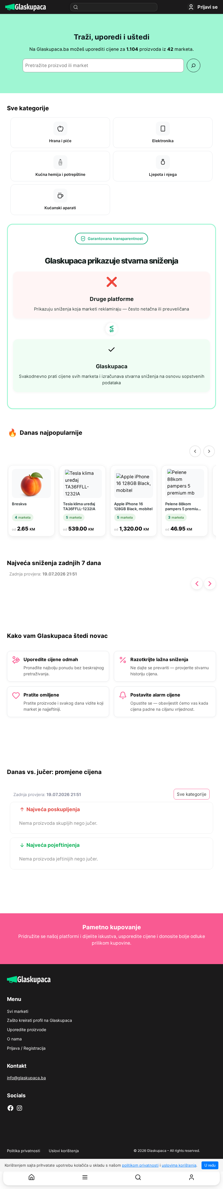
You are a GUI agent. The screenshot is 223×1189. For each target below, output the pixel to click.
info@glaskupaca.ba (26, 1077)
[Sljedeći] (209, 451)
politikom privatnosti (140, 1165)
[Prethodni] (195, 451)
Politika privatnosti (23, 1150)
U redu (209, 1165)
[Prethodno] (197, 584)
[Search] (193, 65)
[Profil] (191, 1177)
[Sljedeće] (210, 584)
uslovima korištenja (179, 1165)
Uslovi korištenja (64, 1150)
